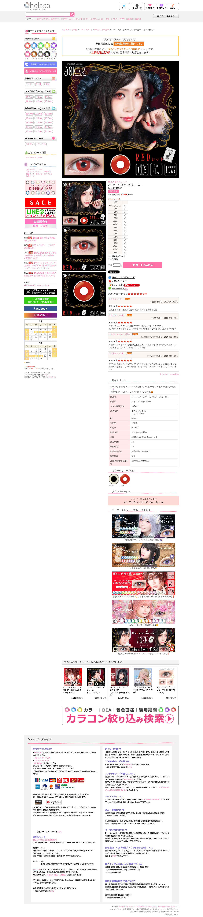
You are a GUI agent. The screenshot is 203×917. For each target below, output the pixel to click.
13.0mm (29, 118)
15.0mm (48, 101)
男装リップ (30, 174)
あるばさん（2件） (117, 315)
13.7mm (38, 127)
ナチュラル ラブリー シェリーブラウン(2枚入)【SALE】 (166, 690)
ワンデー (30, 84)
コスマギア (55, 19)
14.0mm (29, 97)
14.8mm (38, 101)
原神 (107, 19)
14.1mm (38, 97)
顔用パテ (39, 174)
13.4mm (38, 122)
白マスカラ (48, 174)
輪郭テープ (30, 176)
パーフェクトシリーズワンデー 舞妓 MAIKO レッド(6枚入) (72, 690)
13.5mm (48, 122)
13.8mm (48, 127)
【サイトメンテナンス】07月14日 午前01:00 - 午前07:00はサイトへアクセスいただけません (40, 265)
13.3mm (29, 122)
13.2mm (48, 118)
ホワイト (54, 58)
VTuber (121, 19)
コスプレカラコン (97, 19)
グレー (40, 58)
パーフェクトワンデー (81, 19)
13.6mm (29, 127)
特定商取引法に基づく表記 (146, 906)
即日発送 (137, 19)
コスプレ (30, 144)
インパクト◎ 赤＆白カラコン (143, 500)
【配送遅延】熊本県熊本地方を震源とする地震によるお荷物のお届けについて (40, 255)
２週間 (46, 84)
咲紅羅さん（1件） (117, 353)
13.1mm (38, 118)
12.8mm (48, 114)
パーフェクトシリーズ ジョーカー (94, 30)
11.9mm (29, 114)
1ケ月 (38, 84)
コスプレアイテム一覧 (34, 169)
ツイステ (114, 19)
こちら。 (47, 375)
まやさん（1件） (116, 299)
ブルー (34, 50)
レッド (27, 50)
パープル (54, 49)
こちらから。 (52, 377)
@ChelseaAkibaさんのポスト (37, 285)
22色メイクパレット (33, 172)
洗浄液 (40, 158)
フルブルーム (66, 19)
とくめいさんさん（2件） (120, 334)
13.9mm (29, 131)
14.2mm (48, 97)
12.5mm (38, 114)
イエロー (47, 49)
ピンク (27, 58)
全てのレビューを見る (169, 374)
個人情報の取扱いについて (168, 906)
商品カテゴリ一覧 (69, 30)
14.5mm (29, 101)
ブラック (47, 58)
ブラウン (34, 58)
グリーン (41, 50)
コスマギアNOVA (43, 19)
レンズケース (31, 158)
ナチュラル (41, 144)
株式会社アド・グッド (127, 906)
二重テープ (47, 172)
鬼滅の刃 (129, 19)
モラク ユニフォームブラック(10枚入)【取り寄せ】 (143, 690)
